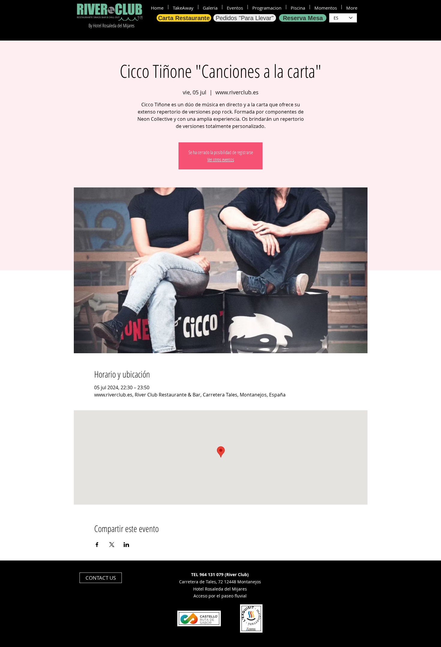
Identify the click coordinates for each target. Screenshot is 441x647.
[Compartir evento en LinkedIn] (126, 544)
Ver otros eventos (220, 159)
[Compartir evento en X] (112, 544)
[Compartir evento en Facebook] (97, 544)
